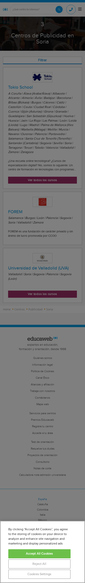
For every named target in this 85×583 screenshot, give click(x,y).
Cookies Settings (39, 574)
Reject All (39, 564)
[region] (42, 552)
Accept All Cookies (39, 554)
